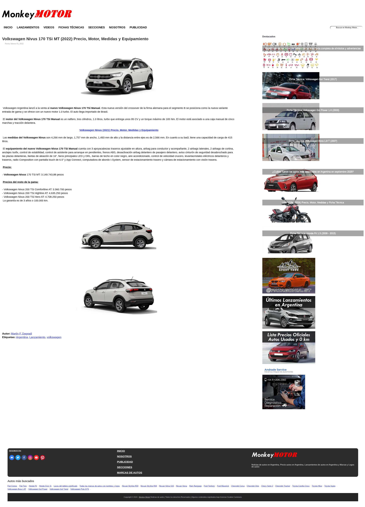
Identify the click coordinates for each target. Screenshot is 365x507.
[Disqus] (119, 398)
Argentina (22, 337)
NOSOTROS (124, 456)
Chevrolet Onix (253, 486)
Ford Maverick (223, 486)
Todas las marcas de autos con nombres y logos (100, 486)
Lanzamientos (28, 27)
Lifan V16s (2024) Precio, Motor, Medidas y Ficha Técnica (313, 202)
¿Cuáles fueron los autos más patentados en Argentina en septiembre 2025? (313, 171)
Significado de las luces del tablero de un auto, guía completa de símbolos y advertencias (313, 48)
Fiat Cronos (12, 486)
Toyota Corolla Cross (301, 486)
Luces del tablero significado (65, 486)
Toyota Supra (329, 486)
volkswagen (54, 337)
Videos (48, 27)
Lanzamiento (37, 337)
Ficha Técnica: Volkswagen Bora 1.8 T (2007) (313, 141)
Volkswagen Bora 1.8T (17, 489)
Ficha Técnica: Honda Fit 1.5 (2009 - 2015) (313, 233)
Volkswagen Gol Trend (59, 489)
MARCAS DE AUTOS (129, 472)
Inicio (8, 27)
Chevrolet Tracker (282, 486)
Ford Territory (209, 486)
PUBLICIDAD (125, 461)
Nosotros (117, 27)
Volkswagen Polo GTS (79, 489)
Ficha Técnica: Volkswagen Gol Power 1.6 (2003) (313, 110)
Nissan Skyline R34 (149, 486)
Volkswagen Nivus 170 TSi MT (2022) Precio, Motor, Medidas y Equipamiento (75, 39)
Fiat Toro (23, 486)
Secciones (96, 27)
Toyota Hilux (317, 486)
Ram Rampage (195, 486)
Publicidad (138, 27)
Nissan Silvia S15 (166, 486)
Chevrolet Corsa (238, 486)
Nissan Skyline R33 (130, 486)
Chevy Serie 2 (267, 486)
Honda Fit (33, 486)
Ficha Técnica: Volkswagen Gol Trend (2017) (313, 79)
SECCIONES (124, 467)
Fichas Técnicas (71, 27)
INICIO (121, 451)
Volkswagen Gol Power (37, 489)
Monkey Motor (144, 497)
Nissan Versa (181, 486)
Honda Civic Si (45, 486)
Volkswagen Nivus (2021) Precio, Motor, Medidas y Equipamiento (118, 130)
